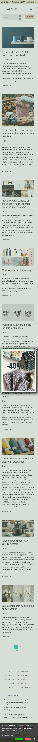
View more (17, 735)
